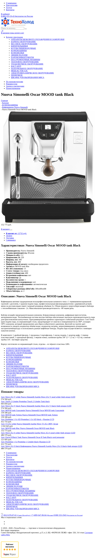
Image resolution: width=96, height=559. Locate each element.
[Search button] (26, 28)
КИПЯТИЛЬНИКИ (19, 46)
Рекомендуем (11, 84)
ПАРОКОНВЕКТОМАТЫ (22, 57)
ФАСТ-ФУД (16, 66)
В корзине (12, 33)
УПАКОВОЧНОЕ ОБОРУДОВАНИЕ (27, 64)
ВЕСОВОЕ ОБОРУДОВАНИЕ (24, 44)
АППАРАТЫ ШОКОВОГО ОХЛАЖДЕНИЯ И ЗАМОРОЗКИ (37, 39)
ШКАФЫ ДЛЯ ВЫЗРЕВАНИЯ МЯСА (27, 77)
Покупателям (11, 5)
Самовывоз (11, 240)
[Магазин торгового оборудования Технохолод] (17, 26)
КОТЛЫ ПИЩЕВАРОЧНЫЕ (23, 48)
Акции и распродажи (15, 86)
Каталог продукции (14, 37)
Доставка (10, 238)
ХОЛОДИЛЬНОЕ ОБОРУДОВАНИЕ (27, 68)
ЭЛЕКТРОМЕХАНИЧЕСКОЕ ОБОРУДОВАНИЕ (32, 73)
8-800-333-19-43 (17, 16)
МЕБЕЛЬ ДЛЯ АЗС (19, 71)
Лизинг (9, 236)
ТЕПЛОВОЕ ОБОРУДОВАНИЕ (25, 62)
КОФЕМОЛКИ (17, 53)
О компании (11, 3)
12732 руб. (16, 233)
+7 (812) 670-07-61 (15, 515)
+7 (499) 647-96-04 (42, 515)
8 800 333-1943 (68, 515)
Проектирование (13, 88)
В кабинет (5, 14)
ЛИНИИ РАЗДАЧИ (19, 55)
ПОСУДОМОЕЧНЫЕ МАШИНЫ (25, 59)
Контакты (10, 10)
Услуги (9, 7)
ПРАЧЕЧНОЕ (17, 75)
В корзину (5, 229)
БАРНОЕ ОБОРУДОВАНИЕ (23, 42)
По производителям (14, 82)
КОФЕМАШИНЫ (19, 51)
